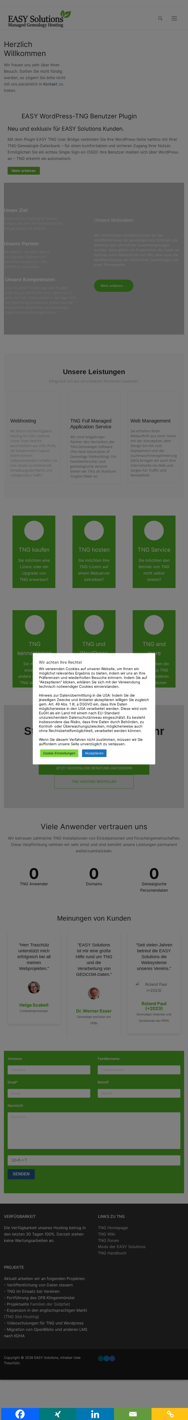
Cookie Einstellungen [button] (59, 753)
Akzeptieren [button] (94, 753)
